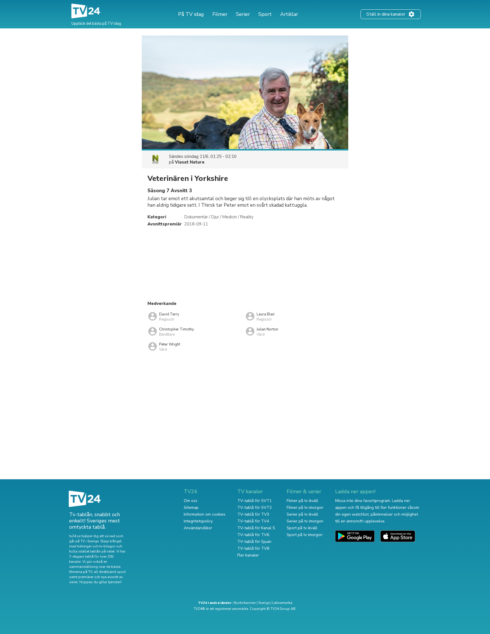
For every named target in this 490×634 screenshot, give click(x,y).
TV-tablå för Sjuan (254, 541)
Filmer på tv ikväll (302, 500)
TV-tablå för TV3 (253, 514)
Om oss (190, 500)
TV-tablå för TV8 (253, 548)
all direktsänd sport (110, 572)
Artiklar (289, 14)
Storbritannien (244, 602)
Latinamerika (282, 602)
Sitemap (191, 507)
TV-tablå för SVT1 (254, 500)
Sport (265, 14)
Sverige (264, 602)
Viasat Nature (189, 162)
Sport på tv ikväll (302, 528)
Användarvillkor (198, 528)
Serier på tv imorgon (305, 521)
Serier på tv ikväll (302, 514)
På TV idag (191, 14)
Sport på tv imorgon (304, 534)
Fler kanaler (248, 555)
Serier (243, 14)
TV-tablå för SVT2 (254, 507)
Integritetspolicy (198, 521)
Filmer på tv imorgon (305, 507)
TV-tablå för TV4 (253, 521)
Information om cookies (204, 514)
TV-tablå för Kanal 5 (256, 528)
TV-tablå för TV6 (253, 534)
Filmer (219, 14)
